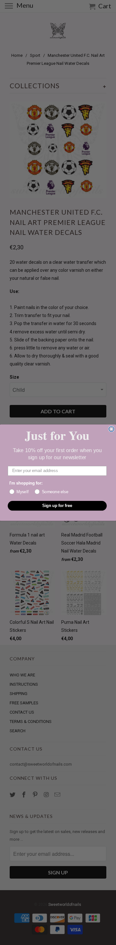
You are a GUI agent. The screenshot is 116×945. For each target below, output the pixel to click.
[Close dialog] (111, 429)
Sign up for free (57, 505)
